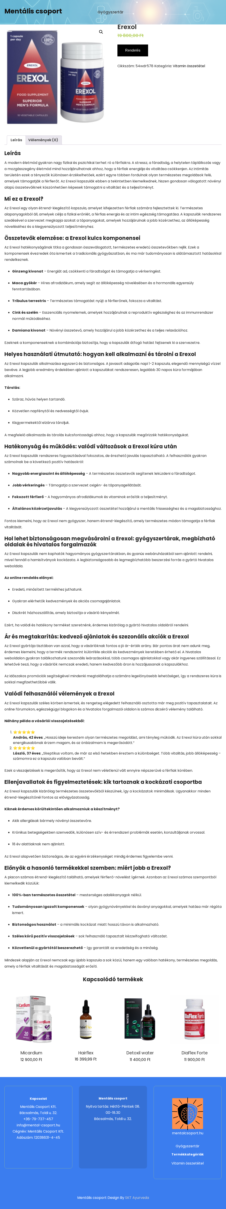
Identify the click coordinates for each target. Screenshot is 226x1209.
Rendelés (132, 50)
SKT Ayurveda (137, 1197)
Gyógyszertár (110, 12)
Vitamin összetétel (189, 66)
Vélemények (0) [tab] (43, 140)
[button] (101, 32)
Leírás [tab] (16, 140)
